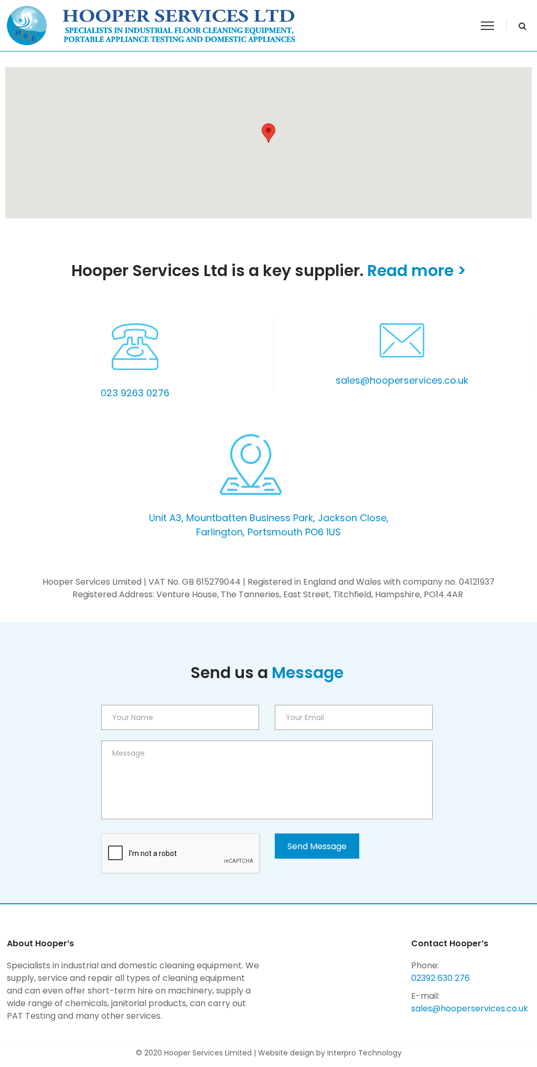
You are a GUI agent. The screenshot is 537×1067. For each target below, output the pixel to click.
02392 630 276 (440, 978)
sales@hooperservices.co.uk (402, 380)
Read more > (416, 270)
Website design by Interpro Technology (330, 1053)
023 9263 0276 (135, 392)
